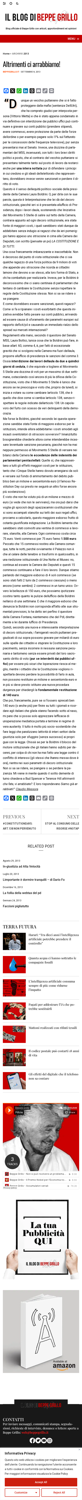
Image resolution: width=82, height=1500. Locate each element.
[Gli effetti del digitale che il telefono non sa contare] (14, 1080)
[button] (6, 3)
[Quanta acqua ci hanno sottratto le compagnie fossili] (14, 964)
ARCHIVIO (17, 53)
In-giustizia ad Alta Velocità (21, 866)
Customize (20, 1492)
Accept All (41, 1482)
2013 (26, 53)
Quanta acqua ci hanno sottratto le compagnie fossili (52, 960)
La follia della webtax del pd (22, 893)
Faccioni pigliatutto (16, 906)
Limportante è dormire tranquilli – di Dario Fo (34, 880)
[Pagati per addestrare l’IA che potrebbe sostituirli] (14, 1011)
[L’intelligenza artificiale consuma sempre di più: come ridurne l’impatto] (14, 987)
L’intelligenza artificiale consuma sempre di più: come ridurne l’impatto (52, 985)
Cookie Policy (60, 1473)
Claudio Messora (27, 789)
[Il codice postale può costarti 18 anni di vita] (14, 1057)
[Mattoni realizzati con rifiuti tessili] (14, 1034)
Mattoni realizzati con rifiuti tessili (53, 1028)
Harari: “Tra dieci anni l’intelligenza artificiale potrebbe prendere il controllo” (54, 939)
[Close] (79, 1449)
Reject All (59, 1492)
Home (6, 53)
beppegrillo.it (11, 72)
